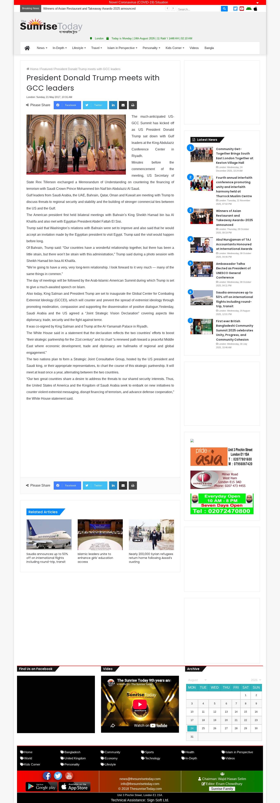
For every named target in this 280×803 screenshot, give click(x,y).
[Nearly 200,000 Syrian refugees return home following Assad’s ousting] (151, 534)
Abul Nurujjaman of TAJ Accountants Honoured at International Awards (234, 244)
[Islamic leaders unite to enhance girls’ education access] (100, 534)
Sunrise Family (222, 788)
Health (190, 752)
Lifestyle (77, 48)
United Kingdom (75, 758)
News (41, 48)
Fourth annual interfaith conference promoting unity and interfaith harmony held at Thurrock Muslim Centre (234, 187)
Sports (149, 752)
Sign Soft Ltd (157, 800)
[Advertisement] (181, 22)
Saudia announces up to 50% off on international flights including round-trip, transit (47, 558)
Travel (95, 48)
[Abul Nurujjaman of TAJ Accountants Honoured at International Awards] (201, 245)
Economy (111, 758)
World (28, 758)
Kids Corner (174, 48)
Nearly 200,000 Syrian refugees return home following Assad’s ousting (151, 558)
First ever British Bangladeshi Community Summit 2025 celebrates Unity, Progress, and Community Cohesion (234, 330)
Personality (150, 48)
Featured (46, 69)
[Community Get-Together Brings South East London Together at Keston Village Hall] (201, 154)
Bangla (209, 48)
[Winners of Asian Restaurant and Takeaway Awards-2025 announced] (201, 216)
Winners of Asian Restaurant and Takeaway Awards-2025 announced (89, 8)
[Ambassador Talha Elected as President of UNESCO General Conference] (201, 269)
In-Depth (58, 48)
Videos (194, 48)
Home (33, 69)
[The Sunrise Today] (51, 26)
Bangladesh (72, 752)
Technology (152, 758)
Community (112, 752)
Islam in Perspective (121, 48)
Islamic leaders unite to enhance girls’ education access (95, 558)
